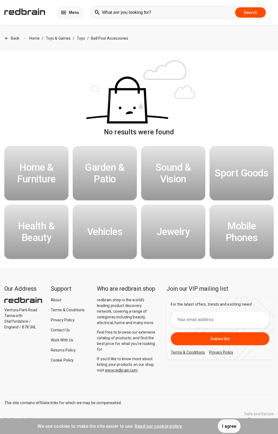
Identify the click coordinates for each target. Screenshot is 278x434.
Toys (81, 38)
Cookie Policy (62, 360)
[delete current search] (228, 12)
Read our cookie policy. (158, 426)
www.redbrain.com (121, 370)
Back (15, 38)
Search (250, 12)
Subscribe (220, 339)
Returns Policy (63, 350)
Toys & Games (58, 38)
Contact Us (60, 330)
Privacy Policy (63, 320)
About (56, 300)
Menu (74, 12)
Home (34, 38)
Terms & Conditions (68, 310)
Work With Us (62, 340)
